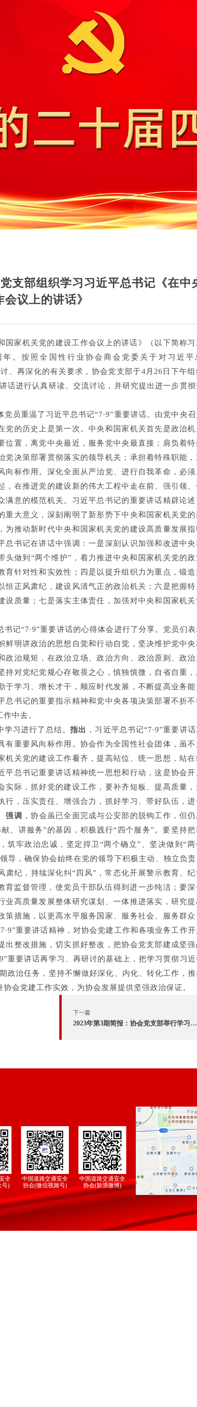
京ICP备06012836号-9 (99, 1389)
